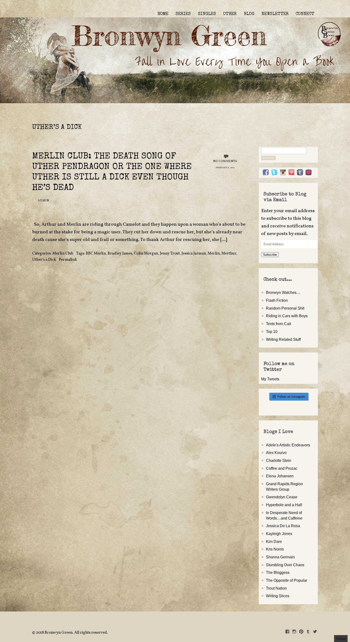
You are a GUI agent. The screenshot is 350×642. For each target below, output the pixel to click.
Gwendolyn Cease (281, 497)
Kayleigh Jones (279, 533)
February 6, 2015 (225, 168)
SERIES (183, 14)
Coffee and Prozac (281, 468)
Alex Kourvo (276, 452)
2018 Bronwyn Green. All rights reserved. (72, 632)
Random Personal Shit (285, 308)
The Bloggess (278, 572)
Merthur (228, 253)
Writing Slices (277, 596)
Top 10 (271, 331)
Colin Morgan (146, 253)
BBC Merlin (96, 253)
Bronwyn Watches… (283, 292)
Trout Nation (276, 588)
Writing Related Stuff (283, 339)
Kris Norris (275, 549)
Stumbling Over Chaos (285, 565)
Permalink (68, 259)
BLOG (249, 14)
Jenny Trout (170, 253)
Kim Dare (274, 541)
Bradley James (120, 253)
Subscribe (270, 254)
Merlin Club (62, 253)
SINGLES (207, 14)
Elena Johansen (280, 476)
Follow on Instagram (291, 396)
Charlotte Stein (278, 460)
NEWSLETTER (275, 14)
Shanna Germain (280, 557)
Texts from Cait (278, 323)
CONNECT (305, 14)
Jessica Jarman (193, 253)
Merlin (214, 253)
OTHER (230, 14)
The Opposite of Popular (286, 580)
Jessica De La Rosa (283, 526)
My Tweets (270, 379)
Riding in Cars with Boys (287, 316)
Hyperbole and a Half (284, 505)
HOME (162, 14)
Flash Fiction (277, 300)
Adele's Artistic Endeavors (288, 445)
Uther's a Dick (44, 259)
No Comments (225, 161)
